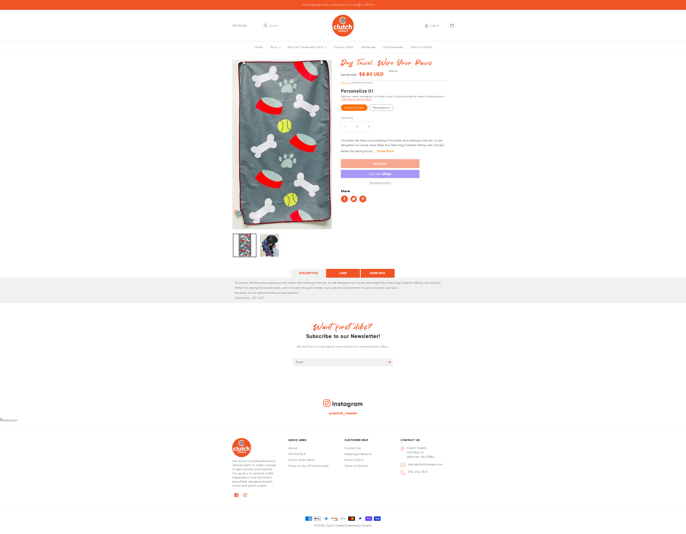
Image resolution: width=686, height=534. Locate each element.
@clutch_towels (343, 413)
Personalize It (381, 107)
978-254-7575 (418, 472)
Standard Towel (354, 107)
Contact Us (352, 448)
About (292, 448)
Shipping (345, 82)
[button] (273, 47)
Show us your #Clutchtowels (308, 465)
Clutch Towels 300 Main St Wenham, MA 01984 (420, 452)
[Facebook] (345, 199)
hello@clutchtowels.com (425, 464)
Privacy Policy (354, 460)
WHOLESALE (296, 454)
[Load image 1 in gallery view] (244, 245)
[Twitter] (354, 199)
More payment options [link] (380, 182)
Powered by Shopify (358, 525)
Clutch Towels (335, 525)
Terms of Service (356, 465)
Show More (385, 151)
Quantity (347, 117)
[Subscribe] (389, 362)
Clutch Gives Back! (301, 460)
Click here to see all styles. (356, 99)
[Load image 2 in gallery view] (269, 245)
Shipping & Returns (358, 454)
